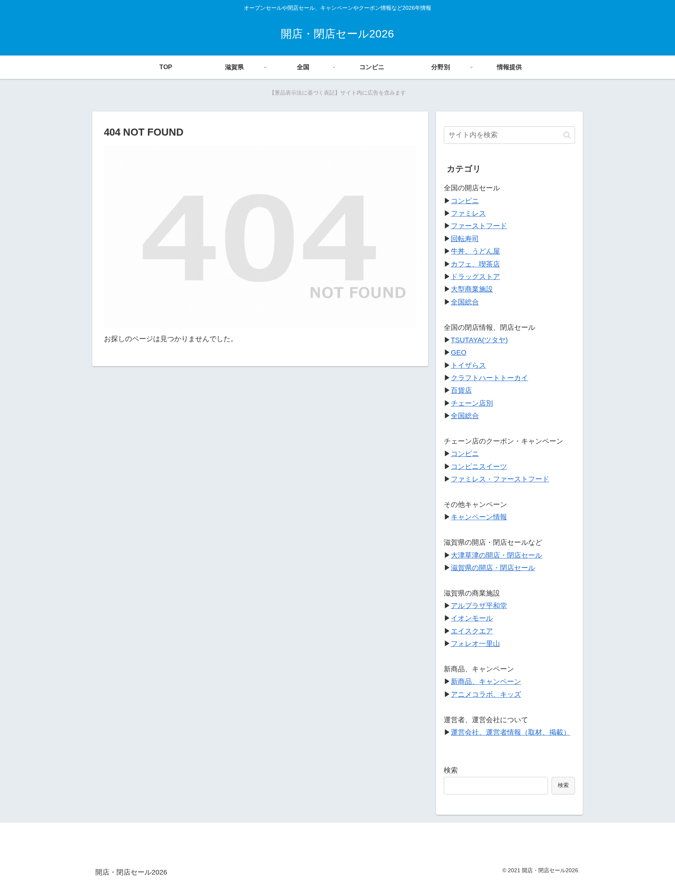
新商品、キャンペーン (486, 681)
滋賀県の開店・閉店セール (493, 568)
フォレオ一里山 (475, 644)
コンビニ (465, 201)
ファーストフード (479, 226)
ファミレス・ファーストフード (500, 479)
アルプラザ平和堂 (479, 606)
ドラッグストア (475, 277)
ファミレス (468, 213)
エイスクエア (472, 631)
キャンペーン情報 (479, 517)
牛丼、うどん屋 (475, 251)
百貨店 (461, 390)
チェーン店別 (472, 403)
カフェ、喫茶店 (475, 264)
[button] (567, 135)
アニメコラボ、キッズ (486, 694)
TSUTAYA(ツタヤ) (479, 340)
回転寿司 (465, 239)
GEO (458, 352)
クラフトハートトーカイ (489, 378)
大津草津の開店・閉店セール (496, 555)
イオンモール (472, 618)
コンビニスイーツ (479, 467)
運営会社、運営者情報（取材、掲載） (510, 732)
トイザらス (468, 365)
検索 (451, 770)
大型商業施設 (472, 289)
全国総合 (465, 302)
